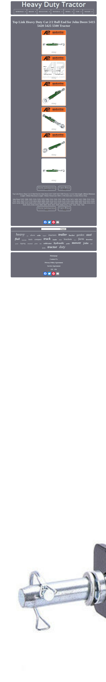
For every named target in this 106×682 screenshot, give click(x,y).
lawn (75, 240)
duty (62, 247)
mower (76, 242)
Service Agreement (53, 266)
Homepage (53, 256)
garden (80, 234)
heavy (20, 234)
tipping (22, 243)
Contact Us (54, 259)
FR (55, 269)
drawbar (89, 240)
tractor (52, 247)
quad (16, 243)
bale (60, 240)
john (85, 243)
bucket (72, 235)
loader (55, 240)
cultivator (47, 243)
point (36, 243)
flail (17, 239)
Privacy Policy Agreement (54, 262)
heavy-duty (24, 240)
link (40, 243)
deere (32, 235)
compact (38, 239)
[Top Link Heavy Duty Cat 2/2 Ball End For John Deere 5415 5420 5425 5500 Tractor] (53, 42)
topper (44, 235)
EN (52, 269)
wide (39, 235)
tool (91, 243)
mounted (30, 243)
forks (43, 248)
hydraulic (59, 243)
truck (47, 239)
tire (27, 235)
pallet (68, 243)
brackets (68, 239)
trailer (62, 234)
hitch (30, 239)
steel (89, 234)
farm (81, 239)
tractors (52, 235)
